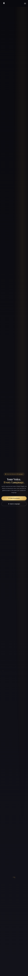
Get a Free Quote (15, 498)
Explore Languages (15, 504)
